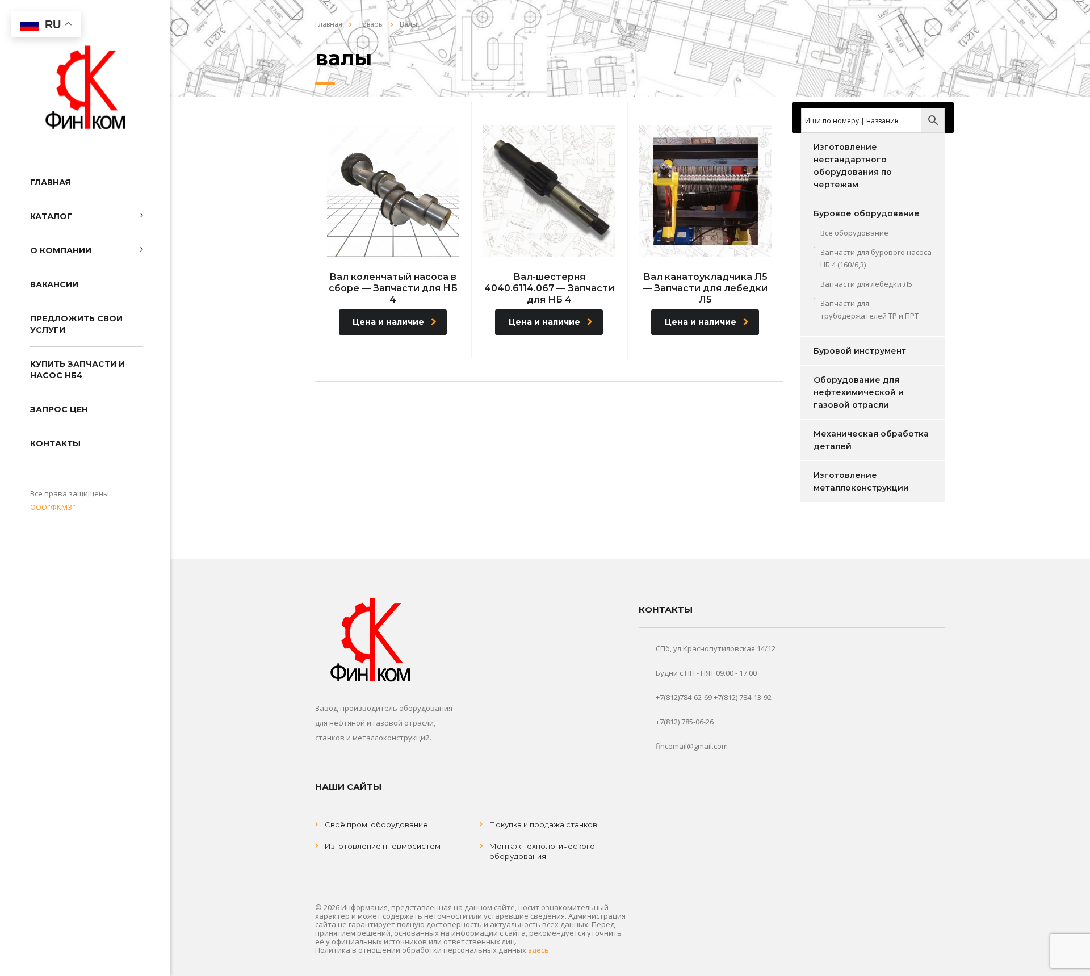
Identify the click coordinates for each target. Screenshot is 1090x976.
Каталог (51, 216)
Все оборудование (854, 233)
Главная (50, 182)
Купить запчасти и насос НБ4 (77, 369)
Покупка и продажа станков (543, 824)
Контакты (55, 443)
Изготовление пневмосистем (383, 846)
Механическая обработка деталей (871, 440)
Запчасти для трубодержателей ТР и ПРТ (869, 309)
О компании (60, 250)
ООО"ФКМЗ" (53, 507)
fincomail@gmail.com (692, 746)
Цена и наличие (388, 322)
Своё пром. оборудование (376, 824)
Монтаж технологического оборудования (542, 851)
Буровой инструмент (860, 351)
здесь (538, 950)
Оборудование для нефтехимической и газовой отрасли (859, 392)
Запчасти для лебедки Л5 (866, 284)
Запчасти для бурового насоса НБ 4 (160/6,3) (876, 258)
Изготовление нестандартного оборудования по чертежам (853, 166)
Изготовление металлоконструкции (861, 481)
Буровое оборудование (867, 213)
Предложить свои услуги (76, 324)
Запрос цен (59, 409)
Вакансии (54, 284)
